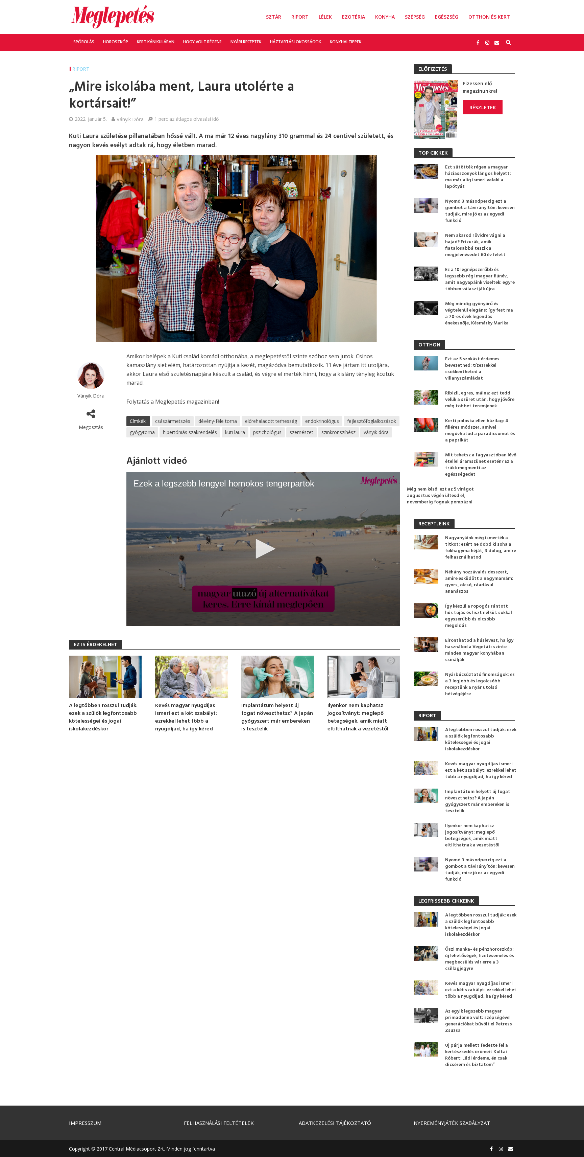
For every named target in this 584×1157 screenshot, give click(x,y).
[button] (263, 549)
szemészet (301, 432)
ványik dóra (376, 432)
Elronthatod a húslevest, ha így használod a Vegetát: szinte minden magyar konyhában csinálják (479, 650)
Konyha (385, 17)
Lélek (325, 17)
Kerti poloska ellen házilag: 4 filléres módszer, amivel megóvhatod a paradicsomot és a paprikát (480, 431)
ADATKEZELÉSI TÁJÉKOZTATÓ (335, 1122)
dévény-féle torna (217, 421)
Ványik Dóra (130, 119)
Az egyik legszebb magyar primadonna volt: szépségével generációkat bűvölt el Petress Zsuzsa (478, 1021)
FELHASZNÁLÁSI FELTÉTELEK (219, 1122)
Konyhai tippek (345, 42)
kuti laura (235, 432)
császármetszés (172, 421)
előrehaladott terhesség (271, 421)
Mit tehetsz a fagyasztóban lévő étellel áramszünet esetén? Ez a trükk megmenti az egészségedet (480, 465)
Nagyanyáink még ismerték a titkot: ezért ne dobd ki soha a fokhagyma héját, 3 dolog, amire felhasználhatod (480, 548)
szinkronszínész (338, 432)
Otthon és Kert (489, 17)
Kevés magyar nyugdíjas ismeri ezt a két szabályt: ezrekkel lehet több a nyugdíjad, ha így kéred (186, 717)
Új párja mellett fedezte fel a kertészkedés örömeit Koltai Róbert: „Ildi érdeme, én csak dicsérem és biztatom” (476, 1055)
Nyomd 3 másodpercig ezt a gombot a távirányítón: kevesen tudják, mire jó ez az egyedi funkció (480, 211)
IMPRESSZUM (85, 1122)
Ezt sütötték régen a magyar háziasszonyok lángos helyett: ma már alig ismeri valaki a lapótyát (478, 177)
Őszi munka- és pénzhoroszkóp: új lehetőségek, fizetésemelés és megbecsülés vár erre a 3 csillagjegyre (479, 959)
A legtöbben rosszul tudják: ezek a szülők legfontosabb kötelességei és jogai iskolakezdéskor (103, 717)
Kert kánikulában (155, 42)
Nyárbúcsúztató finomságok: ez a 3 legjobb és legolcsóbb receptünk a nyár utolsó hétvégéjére (480, 684)
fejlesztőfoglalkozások (371, 421)
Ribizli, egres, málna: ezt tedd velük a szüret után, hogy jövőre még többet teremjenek (479, 399)
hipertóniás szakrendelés (190, 432)
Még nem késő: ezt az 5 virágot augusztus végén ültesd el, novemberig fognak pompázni (440, 495)
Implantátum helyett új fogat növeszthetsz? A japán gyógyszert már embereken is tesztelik (277, 717)
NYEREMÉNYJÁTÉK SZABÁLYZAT (452, 1122)
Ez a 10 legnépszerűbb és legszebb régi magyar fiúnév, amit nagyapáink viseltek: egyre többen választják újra (480, 279)
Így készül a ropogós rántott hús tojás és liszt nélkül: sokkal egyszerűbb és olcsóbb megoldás (478, 616)
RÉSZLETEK (482, 107)
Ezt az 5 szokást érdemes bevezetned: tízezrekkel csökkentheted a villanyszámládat (472, 369)
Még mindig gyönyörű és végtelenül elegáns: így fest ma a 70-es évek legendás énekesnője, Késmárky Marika (479, 313)
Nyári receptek (245, 42)
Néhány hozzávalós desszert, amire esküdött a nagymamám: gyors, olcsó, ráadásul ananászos (479, 582)
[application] (263, 549)
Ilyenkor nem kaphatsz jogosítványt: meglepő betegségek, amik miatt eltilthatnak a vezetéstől (357, 717)
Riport (300, 17)
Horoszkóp (115, 42)
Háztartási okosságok (295, 42)
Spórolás (83, 42)
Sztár (273, 17)
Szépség (415, 17)
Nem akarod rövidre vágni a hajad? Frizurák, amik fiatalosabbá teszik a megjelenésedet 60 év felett (475, 245)
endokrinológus (322, 421)
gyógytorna (142, 432)
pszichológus (267, 432)
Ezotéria (353, 17)
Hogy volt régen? (202, 42)
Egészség (446, 17)
